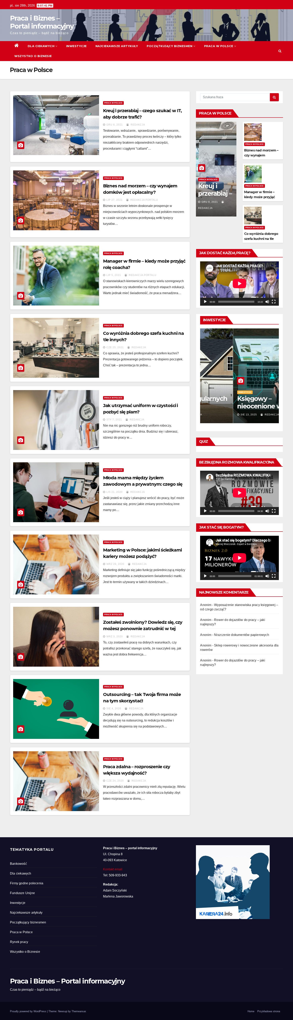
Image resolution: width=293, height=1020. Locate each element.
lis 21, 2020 (114, 492)
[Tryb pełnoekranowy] (274, 302)
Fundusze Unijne (22, 893)
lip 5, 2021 (113, 275)
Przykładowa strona (268, 1011)
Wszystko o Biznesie (33, 56)
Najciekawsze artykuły (116, 46)
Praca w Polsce (218, 46)
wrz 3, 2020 (114, 636)
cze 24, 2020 (115, 780)
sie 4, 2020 (113, 708)
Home (251, 1011)
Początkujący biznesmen (169, 46)
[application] (239, 283)
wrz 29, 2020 (115, 564)
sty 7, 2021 (114, 419)
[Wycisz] (267, 302)
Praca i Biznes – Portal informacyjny (42, 22)
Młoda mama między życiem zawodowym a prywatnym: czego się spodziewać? (142, 484)
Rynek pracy (19, 942)
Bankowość (18, 863)
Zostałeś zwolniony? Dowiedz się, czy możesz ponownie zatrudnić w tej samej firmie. (142, 629)
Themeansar (79, 1011)
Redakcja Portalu (144, 200)
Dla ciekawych (41, 46)
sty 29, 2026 (216, 414)
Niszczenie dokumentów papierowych (241, 635)
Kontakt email (112, 869)
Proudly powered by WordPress (28, 1011)
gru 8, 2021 (114, 124)
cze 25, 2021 (115, 347)
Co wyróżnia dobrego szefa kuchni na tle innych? (261, 239)
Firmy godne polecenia (26, 883)
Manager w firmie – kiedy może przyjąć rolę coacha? (259, 197)
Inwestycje (76, 46)
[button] (279, 51)
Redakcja (137, 124)
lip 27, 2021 (114, 200)
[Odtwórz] (205, 302)
